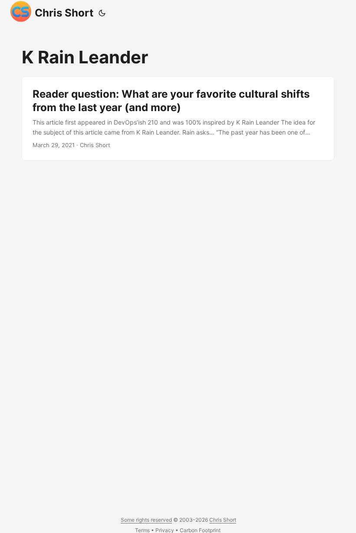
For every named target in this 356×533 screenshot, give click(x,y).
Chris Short (64, 13)
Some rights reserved (146, 520)
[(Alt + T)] (102, 13)
